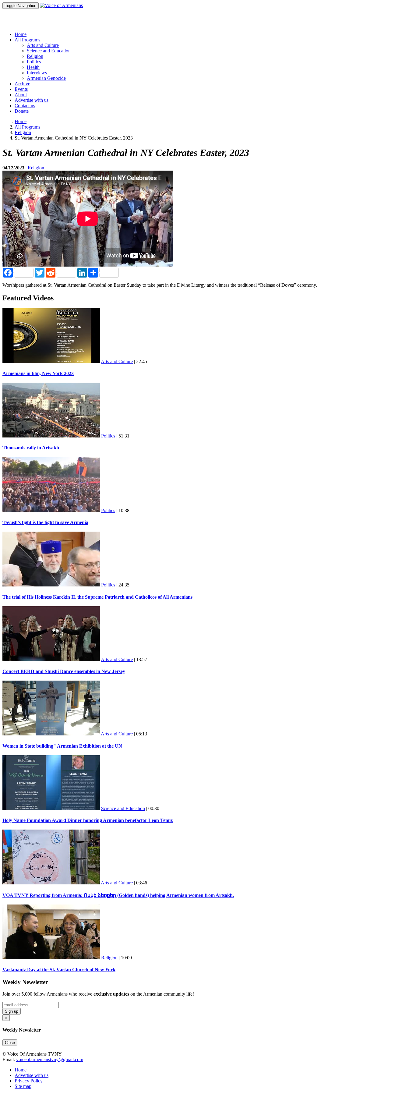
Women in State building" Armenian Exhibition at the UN (62, 746)
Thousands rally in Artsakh (30, 447)
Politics (34, 61)
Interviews (37, 72)
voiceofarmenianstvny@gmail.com (49, 1059)
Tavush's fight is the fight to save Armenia (45, 522)
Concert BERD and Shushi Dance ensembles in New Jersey (63, 671)
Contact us (25, 105)
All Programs (27, 126)
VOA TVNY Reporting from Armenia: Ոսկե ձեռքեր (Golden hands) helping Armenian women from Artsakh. (118, 895)
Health (33, 67)
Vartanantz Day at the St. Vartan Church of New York (58, 969)
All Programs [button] (27, 39)
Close (10, 1042)
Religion (35, 56)
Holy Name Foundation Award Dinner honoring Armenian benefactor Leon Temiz (87, 820)
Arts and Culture (43, 45)
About (21, 94)
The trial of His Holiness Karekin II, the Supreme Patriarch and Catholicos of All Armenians (97, 597)
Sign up (11, 1011)
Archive (22, 83)
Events (21, 89)
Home (20, 34)
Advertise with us (31, 100)
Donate (22, 111)
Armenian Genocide (46, 78)
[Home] (61, 5)
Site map (23, 1086)
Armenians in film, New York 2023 (38, 373)
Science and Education (49, 50)
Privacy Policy (29, 1080)
